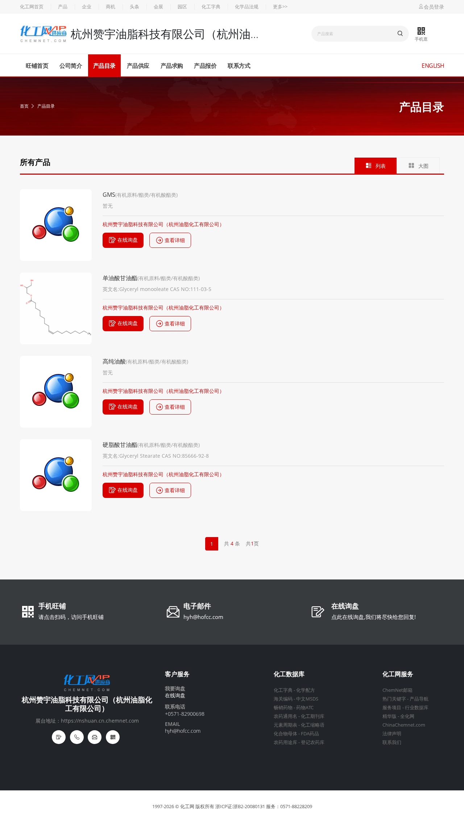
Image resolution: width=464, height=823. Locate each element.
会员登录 (434, 6)
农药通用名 (285, 716)
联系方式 (239, 66)
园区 (182, 7)
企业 (86, 7)
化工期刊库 (312, 716)
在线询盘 (127, 239)
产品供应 (138, 66)
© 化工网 (184, 806)
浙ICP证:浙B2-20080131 (240, 806)
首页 (24, 106)
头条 (134, 7)
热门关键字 (394, 699)
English (433, 66)
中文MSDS (307, 699)
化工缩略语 (312, 725)
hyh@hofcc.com (203, 616)
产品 (62, 7)
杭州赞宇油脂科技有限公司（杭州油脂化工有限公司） (163, 224)
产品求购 (172, 66)
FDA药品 (310, 734)
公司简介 (70, 66)
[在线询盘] (59, 737)
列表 (381, 165)
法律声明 (391, 734)
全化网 (407, 716)
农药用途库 (285, 742)
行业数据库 (416, 707)
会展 (158, 7)
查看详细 (175, 240)
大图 (423, 165)
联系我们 (391, 742)
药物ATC (305, 707)
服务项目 (391, 707)
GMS (109, 195)
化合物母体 (285, 734)
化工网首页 (32, 7)
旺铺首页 (37, 66)
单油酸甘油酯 (120, 278)
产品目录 (104, 66)
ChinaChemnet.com (403, 725)
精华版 (389, 716)
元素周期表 (285, 725)
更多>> (280, 7)
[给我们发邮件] (95, 737)
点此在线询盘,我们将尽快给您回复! (373, 616)
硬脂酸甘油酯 (120, 445)
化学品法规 (246, 7)
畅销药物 (283, 707)
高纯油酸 (114, 361)
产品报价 (205, 66)
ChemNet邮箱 (397, 690)
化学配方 (305, 690)
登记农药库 (312, 742)
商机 (110, 7)
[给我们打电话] (77, 737)
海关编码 (283, 699)
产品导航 (419, 699)
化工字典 (211, 7)
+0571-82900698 (184, 713)
